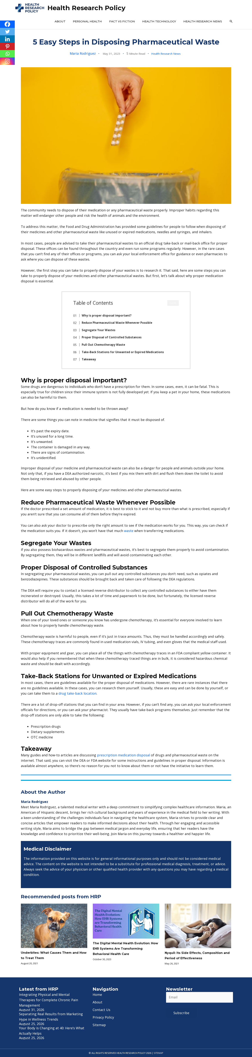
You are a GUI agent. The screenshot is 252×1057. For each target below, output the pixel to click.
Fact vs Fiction (122, 21)
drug (62, 693)
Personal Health (87, 21)
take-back (75, 693)
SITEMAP (158, 1053)
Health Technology (159, 21)
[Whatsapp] (7, 53)
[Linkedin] (7, 39)
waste (128, 530)
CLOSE (173, 303)
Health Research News (202, 21)
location (90, 693)
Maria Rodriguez (83, 53)
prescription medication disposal (123, 755)
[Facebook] (7, 24)
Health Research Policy (86, 8)
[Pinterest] (7, 46)
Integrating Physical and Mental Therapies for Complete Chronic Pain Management (48, 999)
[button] (231, 21)
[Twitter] (7, 31)
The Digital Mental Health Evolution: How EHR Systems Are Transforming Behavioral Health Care (125, 949)
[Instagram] (7, 61)
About (60, 21)
